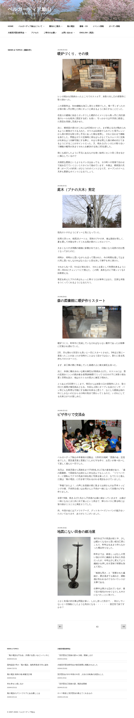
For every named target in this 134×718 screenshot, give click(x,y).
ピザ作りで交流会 (71, 414)
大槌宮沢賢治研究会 (16, 33)
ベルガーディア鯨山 (29, 9)
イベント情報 (98, 26)
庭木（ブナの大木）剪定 (76, 190)
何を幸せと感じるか (15, 684)
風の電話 (70, 26)
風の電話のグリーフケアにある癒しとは (23, 693)
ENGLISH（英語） (87, 33)
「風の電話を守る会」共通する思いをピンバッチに (28, 655)
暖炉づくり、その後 (73, 54)
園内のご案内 (54, 26)
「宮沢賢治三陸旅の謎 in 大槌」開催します (75, 655)
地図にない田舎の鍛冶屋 (76, 532)
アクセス (35, 33)
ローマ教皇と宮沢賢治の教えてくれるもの (74, 693)
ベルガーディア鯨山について (30, 26)
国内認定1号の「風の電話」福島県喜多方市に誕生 (27, 665)
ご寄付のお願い (50, 33)
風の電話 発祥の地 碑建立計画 (19, 674)
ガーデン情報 (114, 26)
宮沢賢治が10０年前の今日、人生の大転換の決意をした (80, 674)
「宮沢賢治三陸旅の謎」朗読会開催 (72, 684)
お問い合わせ (67, 33)
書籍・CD (84, 26)
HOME (10, 26)
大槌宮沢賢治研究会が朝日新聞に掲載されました (77, 665)
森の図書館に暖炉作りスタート (81, 301)
